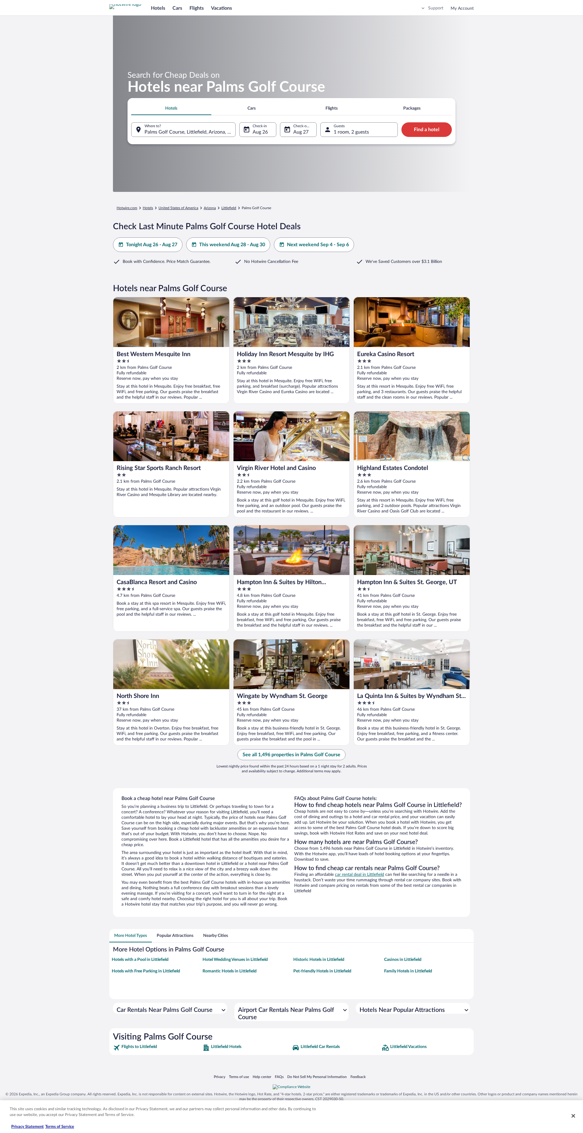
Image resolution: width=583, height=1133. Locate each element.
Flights (196, 8)
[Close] (573, 1115)
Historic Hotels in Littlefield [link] (318, 960)
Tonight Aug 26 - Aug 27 (151, 244)
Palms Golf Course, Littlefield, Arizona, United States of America (190, 132)
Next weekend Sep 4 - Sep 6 (318, 244)
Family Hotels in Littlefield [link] (408, 971)
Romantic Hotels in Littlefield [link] (230, 971)
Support (435, 8)
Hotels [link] (148, 208)
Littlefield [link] (228, 208)
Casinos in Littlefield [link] (402, 960)
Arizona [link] (210, 208)
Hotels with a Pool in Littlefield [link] (140, 960)
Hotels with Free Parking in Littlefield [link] (146, 971)
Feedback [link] (358, 1077)
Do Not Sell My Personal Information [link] (317, 1077)
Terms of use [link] (239, 1077)
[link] (157, 1047)
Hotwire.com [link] (127, 208)
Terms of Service (59, 1127)
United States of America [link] (178, 208)
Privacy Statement (27, 1127)
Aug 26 (260, 132)
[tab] (171, 108)
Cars (177, 8)
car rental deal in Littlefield (359, 875)
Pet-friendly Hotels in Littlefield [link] (322, 971)
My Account (462, 8)
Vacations (221, 8)
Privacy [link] (219, 1077)
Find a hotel (426, 129)
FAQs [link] (279, 1077)
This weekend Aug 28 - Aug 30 (232, 244)
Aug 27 (301, 132)
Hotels (158, 8)
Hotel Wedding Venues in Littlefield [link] (235, 960)
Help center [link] (262, 1077)
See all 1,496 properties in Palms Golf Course (291, 754)
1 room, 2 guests (351, 132)
